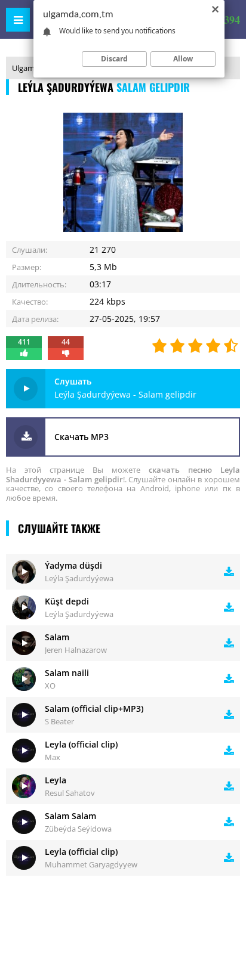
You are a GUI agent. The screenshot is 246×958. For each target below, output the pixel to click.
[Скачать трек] (229, 572)
